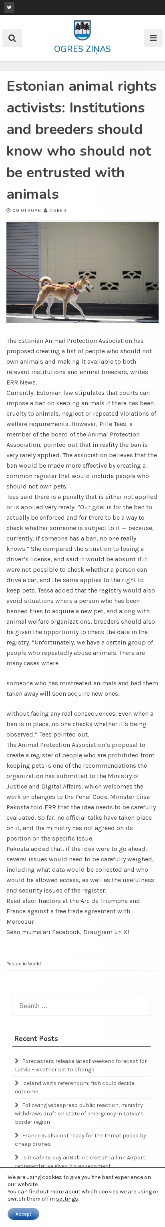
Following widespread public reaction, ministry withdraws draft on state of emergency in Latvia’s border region (79, 1113)
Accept (23, 1214)
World (34, 964)
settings (67, 1198)
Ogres (58, 210)
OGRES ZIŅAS (82, 49)
